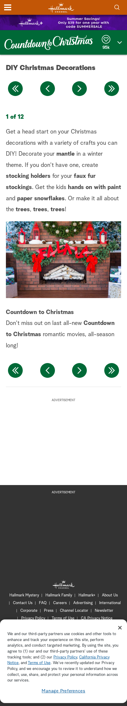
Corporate (29, 611)
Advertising (83, 603)
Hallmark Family (58, 595)
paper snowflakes (41, 198)
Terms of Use (63, 618)
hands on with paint (94, 187)
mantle (65, 154)
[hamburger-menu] (7, 7)
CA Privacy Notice (97, 618)
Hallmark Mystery (24, 595)
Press (48, 611)
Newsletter (104, 611)
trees (23, 209)
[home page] (61, 7)
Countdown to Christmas (40, 312)
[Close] (120, 628)
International (110, 603)
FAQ (43, 603)
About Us (110, 595)
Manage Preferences (63, 691)
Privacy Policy (33, 618)
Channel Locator (74, 611)
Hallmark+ (87, 595)
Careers (60, 603)
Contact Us (22, 603)
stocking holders (28, 176)
